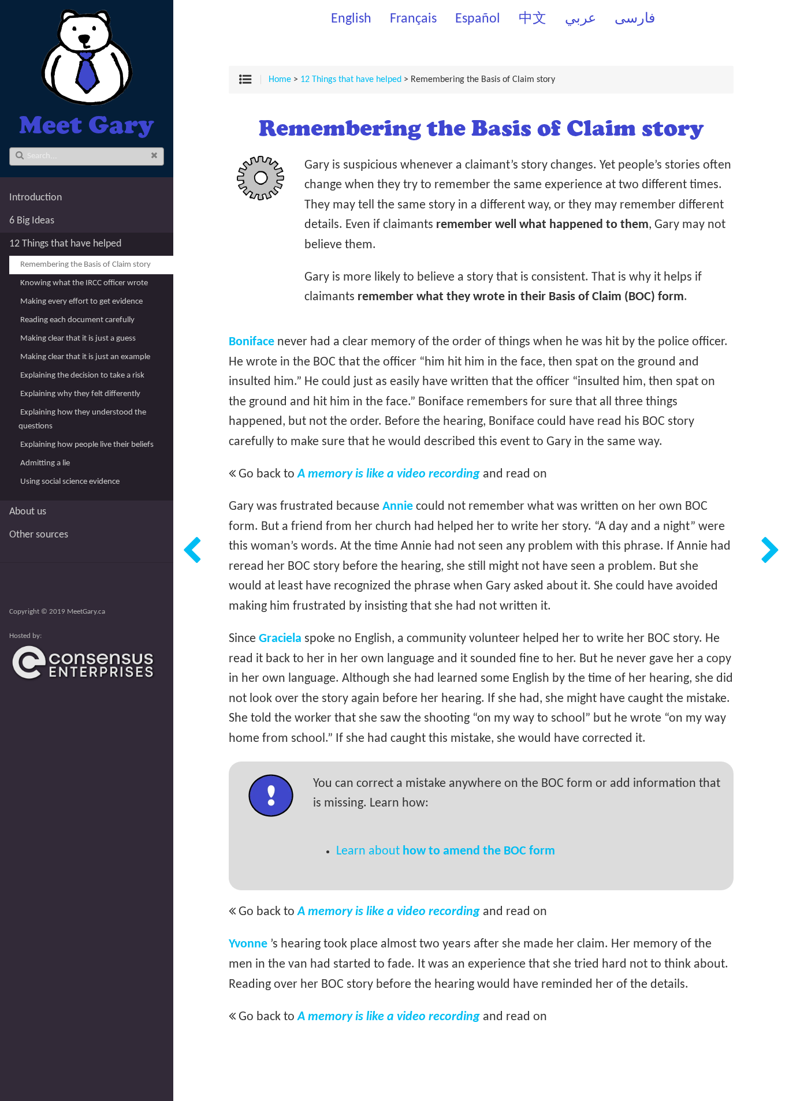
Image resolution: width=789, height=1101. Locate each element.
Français (413, 19)
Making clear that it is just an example (85, 357)
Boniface (251, 342)
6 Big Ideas (31, 221)
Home (280, 79)
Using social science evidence (70, 481)
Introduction (35, 198)
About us (27, 512)
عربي (580, 19)
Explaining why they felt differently (80, 394)
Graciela (280, 639)
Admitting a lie (45, 463)
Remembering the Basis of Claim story (85, 264)
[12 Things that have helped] (191, 550)
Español (477, 19)
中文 (532, 19)
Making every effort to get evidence (81, 301)
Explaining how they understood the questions (82, 419)
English (351, 19)
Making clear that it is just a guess (78, 338)
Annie (397, 507)
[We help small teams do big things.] (86, 680)
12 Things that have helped (65, 244)
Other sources (38, 535)
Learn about (445, 851)
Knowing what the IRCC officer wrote (84, 283)
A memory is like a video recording (388, 474)
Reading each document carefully (77, 320)
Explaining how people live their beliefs (87, 445)
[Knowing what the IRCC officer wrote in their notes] (770, 550)
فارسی (635, 19)
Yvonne (248, 944)
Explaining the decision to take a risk (82, 375)
